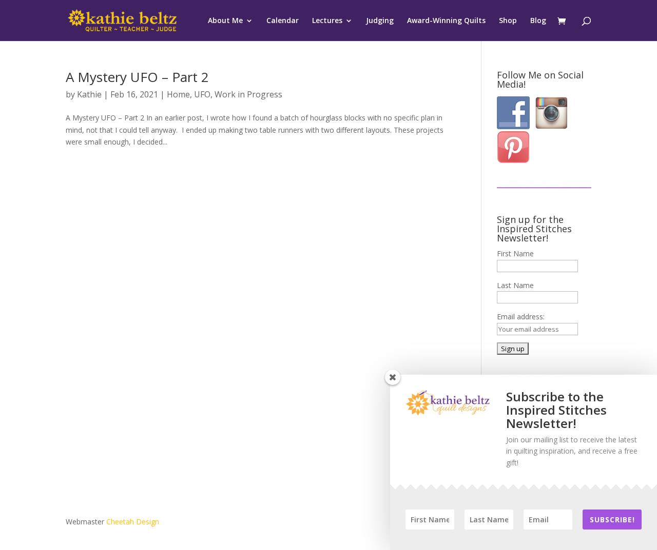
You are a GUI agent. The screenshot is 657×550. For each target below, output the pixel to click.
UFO (202, 94)
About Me (225, 21)
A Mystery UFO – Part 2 (137, 77)
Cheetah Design (132, 521)
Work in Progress (248, 94)
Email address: (521, 316)
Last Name (515, 285)
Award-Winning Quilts (446, 21)
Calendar (282, 21)
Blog (538, 21)
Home (178, 94)
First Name (515, 253)
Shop (508, 21)
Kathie (89, 94)
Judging (380, 21)
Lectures (327, 21)
